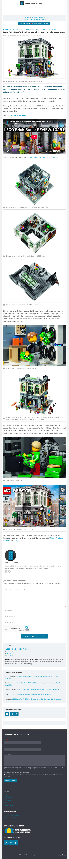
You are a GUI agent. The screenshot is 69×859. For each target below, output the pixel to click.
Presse (7, 803)
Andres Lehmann (10, 689)
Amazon (27, 17)
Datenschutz (9, 797)
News (54, 29)
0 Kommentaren (37, 35)
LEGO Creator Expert (42, 29)
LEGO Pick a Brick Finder (13, 815)
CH (43, 19)
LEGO (19, 29)
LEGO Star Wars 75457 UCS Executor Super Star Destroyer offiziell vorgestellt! (37, 699)
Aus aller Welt (10, 29)
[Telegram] (7, 714)
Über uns (8, 800)
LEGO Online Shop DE (31, 19)
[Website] (6, 571)
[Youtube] (9, 571)
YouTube (45, 157)
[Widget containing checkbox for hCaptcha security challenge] (16, 628)
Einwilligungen (9, 805)
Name (6, 740)
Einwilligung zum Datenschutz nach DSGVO (17, 772)
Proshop (40, 17)
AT (40, 19)
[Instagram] (12, 714)
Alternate (34, 17)
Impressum (8, 795)
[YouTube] (16, 714)
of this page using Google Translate (34, 23)
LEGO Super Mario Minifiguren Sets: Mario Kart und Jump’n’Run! (38, 689)
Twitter (31, 157)
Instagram (54, 157)
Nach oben (63, 855)
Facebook (38, 157)
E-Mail (5, 747)
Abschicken (10, 780)
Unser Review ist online (19, 116)
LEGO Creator (27, 29)
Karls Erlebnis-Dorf (11, 818)
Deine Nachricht (9, 754)
